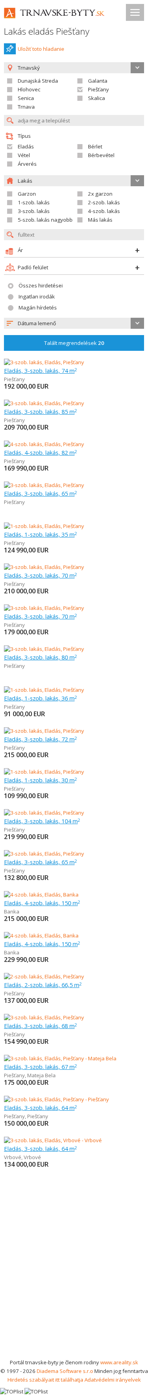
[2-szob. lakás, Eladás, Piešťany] (44, 976)
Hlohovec (29, 89)
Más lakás (100, 219)
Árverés (27, 163)
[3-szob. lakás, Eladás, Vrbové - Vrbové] (53, 1140)
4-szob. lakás (104, 211)
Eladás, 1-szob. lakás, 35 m (40, 534)
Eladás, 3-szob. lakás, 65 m (40, 493)
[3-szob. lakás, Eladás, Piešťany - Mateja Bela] (60, 1058)
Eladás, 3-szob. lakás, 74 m (40, 370)
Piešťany (98, 89)
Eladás (26, 146)
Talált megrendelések (74, 342)
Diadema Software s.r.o (65, 1371)
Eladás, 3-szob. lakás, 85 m (40, 411)
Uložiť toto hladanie (41, 48)
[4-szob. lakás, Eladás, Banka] (41, 894)
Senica (26, 98)
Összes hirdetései (41, 285)
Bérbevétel (101, 155)
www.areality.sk (119, 1362)
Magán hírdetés (38, 307)
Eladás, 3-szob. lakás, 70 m (40, 575)
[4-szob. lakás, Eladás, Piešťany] (44, 444)
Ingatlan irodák (37, 296)
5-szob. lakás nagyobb (45, 219)
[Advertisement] (74, 1280)
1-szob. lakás (34, 202)
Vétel (24, 155)
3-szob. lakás (34, 211)
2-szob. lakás (104, 202)
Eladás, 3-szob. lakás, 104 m (42, 821)
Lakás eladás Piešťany (46, 31)
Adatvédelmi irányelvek (112, 1379)
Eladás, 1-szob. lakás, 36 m (40, 698)
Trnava (26, 106)
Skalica (96, 98)
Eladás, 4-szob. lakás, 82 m (40, 452)
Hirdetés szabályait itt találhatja (45, 1379)
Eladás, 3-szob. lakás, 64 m (40, 1108)
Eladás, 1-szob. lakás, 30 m (40, 780)
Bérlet (95, 146)
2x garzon (100, 193)
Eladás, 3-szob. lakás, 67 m (40, 1067)
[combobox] (74, 323)
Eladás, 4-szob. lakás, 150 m (42, 903)
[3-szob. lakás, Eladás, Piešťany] (44, 362)
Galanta (97, 80)
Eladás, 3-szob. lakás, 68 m (40, 1026)
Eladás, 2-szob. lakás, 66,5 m (43, 985)
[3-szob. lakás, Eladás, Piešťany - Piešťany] (56, 1099)
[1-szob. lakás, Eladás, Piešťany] (44, 526)
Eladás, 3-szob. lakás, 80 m (40, 657)
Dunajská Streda (38, 80)
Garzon (27, 193)
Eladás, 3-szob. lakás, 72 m (40, 739)
